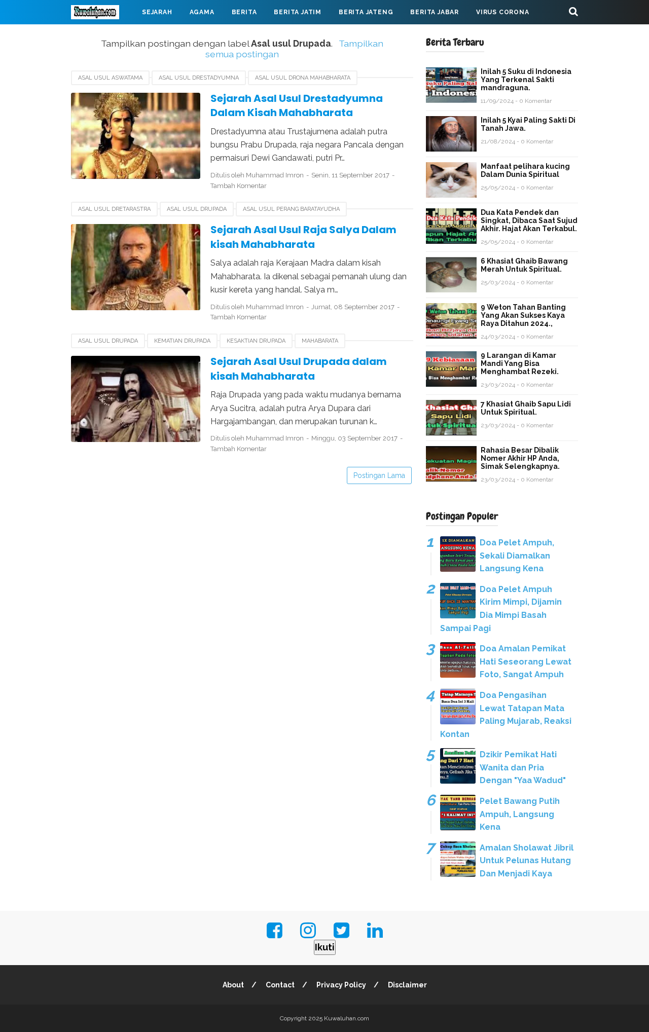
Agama (202, 12)
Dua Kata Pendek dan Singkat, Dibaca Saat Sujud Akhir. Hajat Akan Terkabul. (529, 220)
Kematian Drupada (182, 341)
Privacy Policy (341, 985)
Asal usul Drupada (197, 209)
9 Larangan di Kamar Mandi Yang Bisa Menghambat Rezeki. (520, 363)
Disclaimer (407, 985)
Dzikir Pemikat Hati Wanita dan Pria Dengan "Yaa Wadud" (523, 767)
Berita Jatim (297, 12)
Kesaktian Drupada (256, 341)
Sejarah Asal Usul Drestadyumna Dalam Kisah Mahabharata (296, 105)
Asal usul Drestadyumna (199, 78)
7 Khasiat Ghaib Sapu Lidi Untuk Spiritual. (526, 408)
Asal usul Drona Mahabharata (302, 78)
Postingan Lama (379, 475)
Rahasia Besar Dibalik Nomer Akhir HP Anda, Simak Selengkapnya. (520, 458)
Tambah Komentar (238, 186)
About (233, 985)
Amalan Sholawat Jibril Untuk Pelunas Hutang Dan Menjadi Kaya (526, 860)
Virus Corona (502, 12)
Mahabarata (103, 36)
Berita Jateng (366, 12)
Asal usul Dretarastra (114, 209)
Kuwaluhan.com (346, 1018)
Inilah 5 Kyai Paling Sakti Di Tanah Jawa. (528, 124)
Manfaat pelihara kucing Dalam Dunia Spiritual (525, 170)
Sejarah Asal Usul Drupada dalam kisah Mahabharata (298, 368)
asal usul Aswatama (110, 78)
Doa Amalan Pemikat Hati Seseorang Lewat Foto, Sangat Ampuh (525, 661)
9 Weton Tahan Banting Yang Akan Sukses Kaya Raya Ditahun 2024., (523, 315)
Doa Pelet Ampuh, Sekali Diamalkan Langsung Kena (517, 555)
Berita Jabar (434, 12)
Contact (280, 985)
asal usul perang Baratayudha (291, 209)
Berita (244, 12)
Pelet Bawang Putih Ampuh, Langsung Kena (520, 814)
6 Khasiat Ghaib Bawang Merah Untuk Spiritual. (524, 265)
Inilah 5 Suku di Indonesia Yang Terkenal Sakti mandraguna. (526, 79)
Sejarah (157, 12)
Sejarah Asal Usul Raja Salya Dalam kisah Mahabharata (303, 237)
